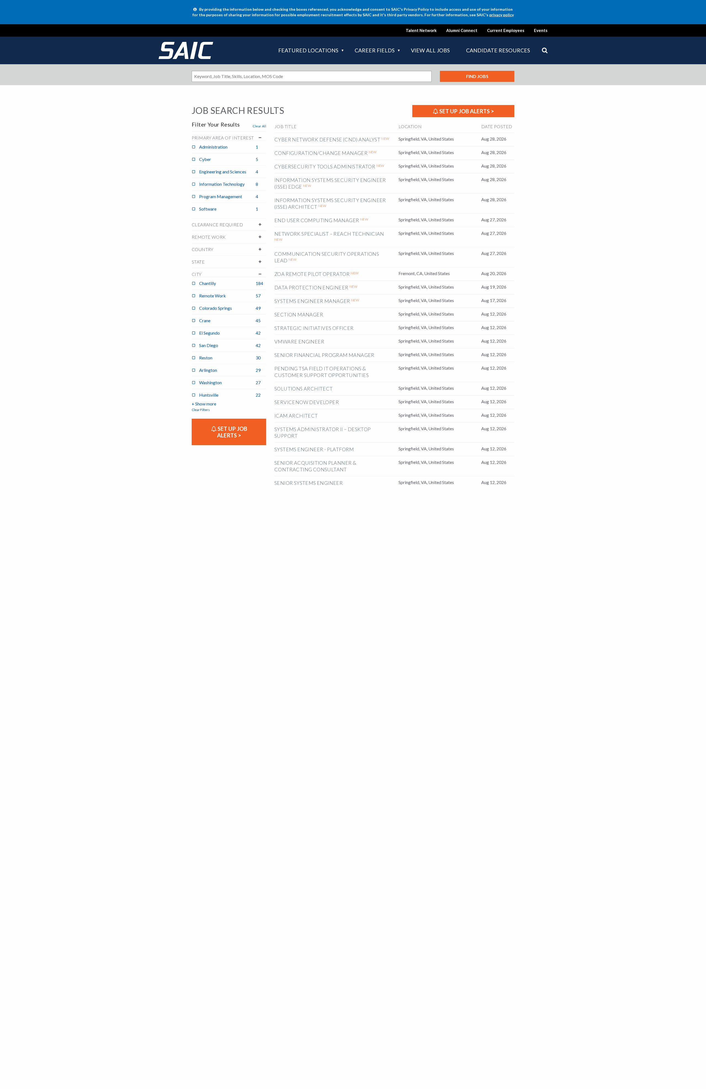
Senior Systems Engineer (308, 483)
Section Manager (298, 314)
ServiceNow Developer (306, 402)
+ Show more (204, 403)
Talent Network (421, 30)
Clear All (259, 126)
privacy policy (501, 14)
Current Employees (505, 30)
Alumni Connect (461, 30)
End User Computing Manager (316, 220)
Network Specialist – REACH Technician (329, 234)
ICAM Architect (296, 416)
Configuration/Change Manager (321, 153)
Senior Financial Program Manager (324, 355)
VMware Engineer (299, 341)
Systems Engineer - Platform (314, 449)
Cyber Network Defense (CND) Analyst (327, 139)
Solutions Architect (303, 389)
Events (540, 30)
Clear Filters (201, 410)
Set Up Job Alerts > (466, 111)
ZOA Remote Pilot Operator (312, 274)
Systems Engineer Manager (312, 301)
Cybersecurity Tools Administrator (324, 166)
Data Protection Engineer (311, 287)
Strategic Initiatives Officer (314, 328)
